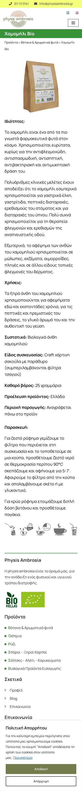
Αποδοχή (41, 769)
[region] (41, 755)
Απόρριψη (41, 781)
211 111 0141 (21, 4)
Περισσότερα (23, 757)
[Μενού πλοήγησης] (73, 23)
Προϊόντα (11, 42)
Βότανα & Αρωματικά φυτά (39, 42)
